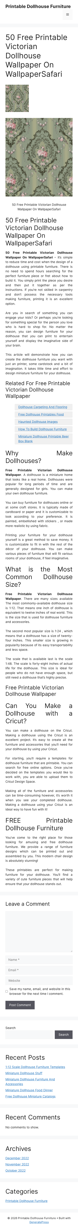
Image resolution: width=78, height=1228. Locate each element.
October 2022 (15, 1170)
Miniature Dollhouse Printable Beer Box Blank (43, 439)
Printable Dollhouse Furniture (38, 6)
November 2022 (17, 1164)
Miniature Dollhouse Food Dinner (29, 1090)
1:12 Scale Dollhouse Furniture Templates (35, 1067)
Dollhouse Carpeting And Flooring (42, 407)
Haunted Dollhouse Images (38, 422)
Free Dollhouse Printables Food (41, 414)
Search (10, 1028)
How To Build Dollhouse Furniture (42, 429)
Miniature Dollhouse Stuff (23, 1073)
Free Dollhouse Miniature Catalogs (30, 1096)
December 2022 (17, 1158)
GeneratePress (39, 1222)
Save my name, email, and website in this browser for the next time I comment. (39, 991)
